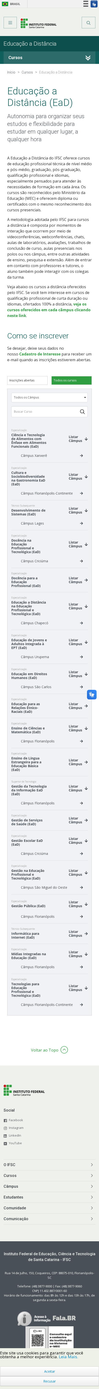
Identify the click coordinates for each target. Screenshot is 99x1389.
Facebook (16, 1120)
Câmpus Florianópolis (38, 741)
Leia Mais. (68, 1356)
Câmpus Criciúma (34, 561)
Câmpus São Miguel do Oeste (44, 887)
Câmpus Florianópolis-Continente (47, 493)
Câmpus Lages (32, 523)
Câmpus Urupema (35, 657)
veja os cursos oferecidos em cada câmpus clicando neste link (49, 309)
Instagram (16, 1128)
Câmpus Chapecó (34, 623)
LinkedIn (15, 1135)
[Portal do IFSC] (38, 24)
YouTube (15, 1143)
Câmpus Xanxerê (34, 455)
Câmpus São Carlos (36, 687)
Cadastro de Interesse (40, 354)
